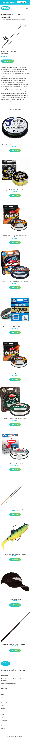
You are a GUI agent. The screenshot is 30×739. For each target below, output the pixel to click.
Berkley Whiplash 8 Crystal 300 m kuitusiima (15, 418)
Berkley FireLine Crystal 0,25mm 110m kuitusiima (15, 281)
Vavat (2, 705)
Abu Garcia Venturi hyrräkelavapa (15, 509)
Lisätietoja (7, 61)
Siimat (8, 51)
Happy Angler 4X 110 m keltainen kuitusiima (15, 190)
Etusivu (3, 19)
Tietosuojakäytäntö (5, 725)
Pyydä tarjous (21, 2)
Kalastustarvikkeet (5, 692)
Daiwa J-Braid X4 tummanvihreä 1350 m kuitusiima (15, 144)
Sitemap (3, 728)
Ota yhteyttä (4, 720)
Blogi (2, 717)
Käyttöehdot (4, 723)
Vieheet (3, 708)
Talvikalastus (4, 700)
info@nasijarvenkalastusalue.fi (8, 683)
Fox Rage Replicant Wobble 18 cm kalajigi (15, 554)
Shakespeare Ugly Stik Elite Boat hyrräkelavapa (15, 644)
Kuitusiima (13, 51)
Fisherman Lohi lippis (15, 599)
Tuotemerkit (4, 702)
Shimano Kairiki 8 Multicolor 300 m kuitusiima (15, 326)
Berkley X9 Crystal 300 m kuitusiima (15, 464)
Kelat (2, 694)
